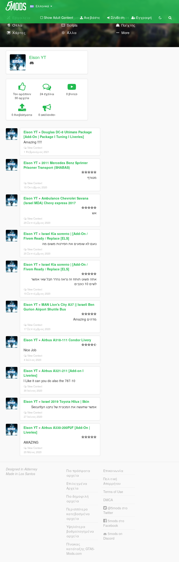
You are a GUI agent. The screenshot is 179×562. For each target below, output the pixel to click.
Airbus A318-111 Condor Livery (66, 340)
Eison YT (37, 57)
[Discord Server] (31, 62)
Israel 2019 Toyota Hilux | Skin (65, 401)
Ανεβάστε (91, 17)
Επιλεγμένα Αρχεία (76, 485)
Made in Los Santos (20, 473)
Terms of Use (113, 491)
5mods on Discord (112, 536)
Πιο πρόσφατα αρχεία (78, 473)
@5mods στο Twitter (115, 510)
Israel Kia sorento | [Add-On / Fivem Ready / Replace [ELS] (56, 236)
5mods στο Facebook (113, 523)
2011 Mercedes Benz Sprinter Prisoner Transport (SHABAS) (56, 165)
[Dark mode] (160, 17)
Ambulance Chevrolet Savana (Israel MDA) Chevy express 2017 (56, 200)
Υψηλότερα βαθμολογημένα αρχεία (80, 531)
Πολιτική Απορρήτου (112, 481)
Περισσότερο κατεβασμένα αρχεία (78, 514)
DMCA (108, 499)
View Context (34, 147)
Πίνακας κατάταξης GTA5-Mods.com (80, 549)
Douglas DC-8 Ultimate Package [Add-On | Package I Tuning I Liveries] (58, 134)
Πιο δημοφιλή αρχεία (77, 498)
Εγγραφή (143, 17)
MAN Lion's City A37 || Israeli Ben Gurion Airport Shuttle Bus (59, 306)
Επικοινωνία (113, 470)
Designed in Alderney (21, 469)
